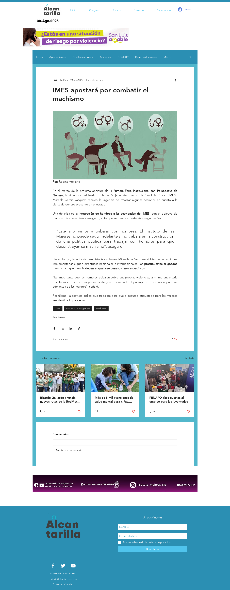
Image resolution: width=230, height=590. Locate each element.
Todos (39, 57)
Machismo (101, 308)
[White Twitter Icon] (63, 566)
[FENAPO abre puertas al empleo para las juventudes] (169, 378)
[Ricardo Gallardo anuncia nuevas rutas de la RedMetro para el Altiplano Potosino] (60, 378)
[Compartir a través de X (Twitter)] (62, 328)
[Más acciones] (175, 80)
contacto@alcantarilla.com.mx (63, 579)
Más (166, 57)
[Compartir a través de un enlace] (79, 328)
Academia (105, 57)
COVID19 (123, 57)
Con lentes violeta (83, 57)
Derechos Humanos (146, 57)
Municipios (59, 316)
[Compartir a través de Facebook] (54, 328)
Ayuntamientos (57, 57)
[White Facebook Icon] (53, 566)
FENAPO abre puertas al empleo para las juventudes (168, 399)
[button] (76, 37)
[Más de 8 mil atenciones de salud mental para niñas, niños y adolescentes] (115, 378)
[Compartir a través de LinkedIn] (70, 328)
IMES (57, 308)
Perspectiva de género (78, 308)
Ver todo (189, 357)
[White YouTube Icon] (73, 566)
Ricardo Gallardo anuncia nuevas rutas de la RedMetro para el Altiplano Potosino (60, 399)
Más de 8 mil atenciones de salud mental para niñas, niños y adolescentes (114, 399)
